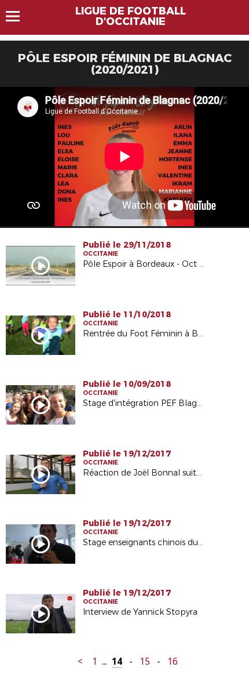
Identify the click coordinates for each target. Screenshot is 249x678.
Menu (18, 16)
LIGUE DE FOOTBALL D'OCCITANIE (130, 16)
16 (172, 661)
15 (145, 661)
